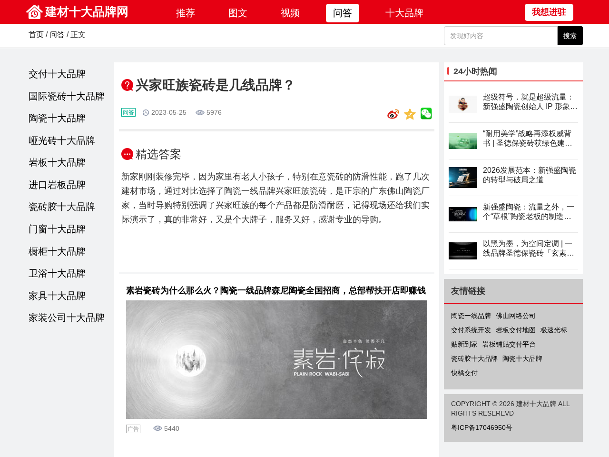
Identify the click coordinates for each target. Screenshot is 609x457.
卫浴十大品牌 (57, 273)
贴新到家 (464, 344)
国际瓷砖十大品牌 (67, 96)
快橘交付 (464, 373)
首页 (36, 34)
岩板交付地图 (516, 330)
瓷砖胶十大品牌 (62, 206)
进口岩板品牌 (57, 184)
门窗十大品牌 (57, 229)
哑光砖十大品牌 (62, 140)
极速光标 (553, 330)
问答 (342, 13)
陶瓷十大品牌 (57, 118)
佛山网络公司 (516, 315)
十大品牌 (404, 13)
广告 (133, 429)
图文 (237, 13)
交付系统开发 (471, 330)
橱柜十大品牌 (57, 251)
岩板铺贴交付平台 (509, 344)
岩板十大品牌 (57, 162)
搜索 (570, 36)
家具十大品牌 (57, 295)
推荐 (185, 13)
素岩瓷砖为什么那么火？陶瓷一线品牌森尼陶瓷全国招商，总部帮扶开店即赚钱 (276, 290)
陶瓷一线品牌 (471, 315)
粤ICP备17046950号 (481, 427)
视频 (290, 13)
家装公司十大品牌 (67, 317)
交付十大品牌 (57, 74)
